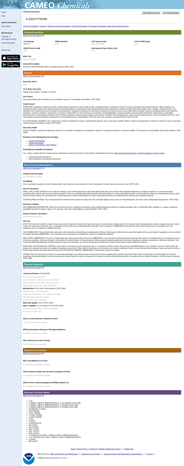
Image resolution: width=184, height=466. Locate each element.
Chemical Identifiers (31, 26)
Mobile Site (5, 50)
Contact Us (93, 449)
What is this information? (33, 36)
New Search (6, 26)
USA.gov (149, 454)
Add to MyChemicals (151, 13)
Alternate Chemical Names (118, 26)
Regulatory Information (98, 26)
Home (3, 12)
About (73, 449)
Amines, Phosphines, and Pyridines (42, 145)
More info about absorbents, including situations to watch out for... (140, 153)
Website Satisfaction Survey (109, 449)
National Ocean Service (91, 454)
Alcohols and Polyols (37, 141)
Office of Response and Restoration (64, 454)
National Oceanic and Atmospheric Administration (123, 454)
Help (3, 16)
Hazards (43, 26)
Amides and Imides (36, 143)
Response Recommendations (59, 26)
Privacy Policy (82, 449)
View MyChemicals (8, 39)
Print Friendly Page (170, 13)
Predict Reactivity (8, 43)
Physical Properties (79, 26)
